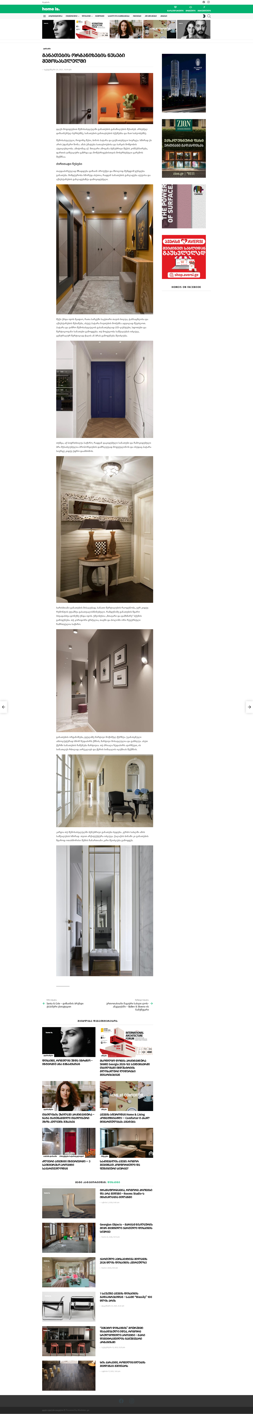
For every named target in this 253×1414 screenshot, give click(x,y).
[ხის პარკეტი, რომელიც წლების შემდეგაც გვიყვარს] (68, 1376)
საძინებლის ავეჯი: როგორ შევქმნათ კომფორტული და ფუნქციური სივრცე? (120, 1165)
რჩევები (137, 16)
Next (209, 29)
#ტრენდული (204, 11)
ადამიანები (151, 16)
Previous (43, 29)
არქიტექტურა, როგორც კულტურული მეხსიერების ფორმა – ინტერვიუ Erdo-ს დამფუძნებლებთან (193, 34)
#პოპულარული (175, 11)
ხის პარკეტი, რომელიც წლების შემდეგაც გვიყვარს (122, 1364)
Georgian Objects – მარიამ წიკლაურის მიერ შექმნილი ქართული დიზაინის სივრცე (126, 1228)
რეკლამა (45, 2)
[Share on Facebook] (44, 78)
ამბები (163, 16)
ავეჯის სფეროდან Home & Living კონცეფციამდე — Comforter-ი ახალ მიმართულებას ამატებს (159, 33)
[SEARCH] (209, 16)
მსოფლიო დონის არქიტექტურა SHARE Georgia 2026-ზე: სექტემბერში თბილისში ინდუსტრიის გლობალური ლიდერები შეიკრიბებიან (91, 32)
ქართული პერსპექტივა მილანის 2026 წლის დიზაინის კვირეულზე (123, 1260)
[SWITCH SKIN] (204, 16)
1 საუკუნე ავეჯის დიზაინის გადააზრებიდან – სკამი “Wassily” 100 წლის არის (126, 1297)
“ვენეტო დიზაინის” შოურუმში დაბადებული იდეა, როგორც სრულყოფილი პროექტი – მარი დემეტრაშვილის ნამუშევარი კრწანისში (122, 1335)
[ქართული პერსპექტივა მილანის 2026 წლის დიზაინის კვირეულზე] (68, 1272)
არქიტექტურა (55, 16)
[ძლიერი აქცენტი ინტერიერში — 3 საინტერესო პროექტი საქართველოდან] (68, 1143)
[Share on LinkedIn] (44, 83)
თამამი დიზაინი (50, 1156)
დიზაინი (86, 16)
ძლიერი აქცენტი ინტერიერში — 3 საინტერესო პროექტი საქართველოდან (66, 1165)
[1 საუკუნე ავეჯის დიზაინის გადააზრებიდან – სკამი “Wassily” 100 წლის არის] (68, 1307)
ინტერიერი (71, 16)
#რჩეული (191, 11)
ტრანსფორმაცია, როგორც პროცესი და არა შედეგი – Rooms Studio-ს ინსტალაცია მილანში (126, 1193)
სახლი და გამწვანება (118, 16)
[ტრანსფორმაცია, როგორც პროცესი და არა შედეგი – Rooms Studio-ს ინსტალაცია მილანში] (68, 1203)
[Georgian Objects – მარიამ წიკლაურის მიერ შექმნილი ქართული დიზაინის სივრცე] (68, 1238)
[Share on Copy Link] (44, 88)
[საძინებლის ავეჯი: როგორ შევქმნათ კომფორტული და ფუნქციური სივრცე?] (126, 1143)
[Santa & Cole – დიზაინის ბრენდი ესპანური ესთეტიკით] (3, 707)
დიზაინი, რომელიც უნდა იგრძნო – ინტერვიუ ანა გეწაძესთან (56, 35)
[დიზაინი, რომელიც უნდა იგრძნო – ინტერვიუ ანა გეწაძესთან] (58, 29)
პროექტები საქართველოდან (71, 1156)
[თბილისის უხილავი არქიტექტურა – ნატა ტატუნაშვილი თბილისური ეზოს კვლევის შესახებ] (126, 29)
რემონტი (99, 16)
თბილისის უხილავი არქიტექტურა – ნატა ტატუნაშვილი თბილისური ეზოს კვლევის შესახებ (125, 33)
